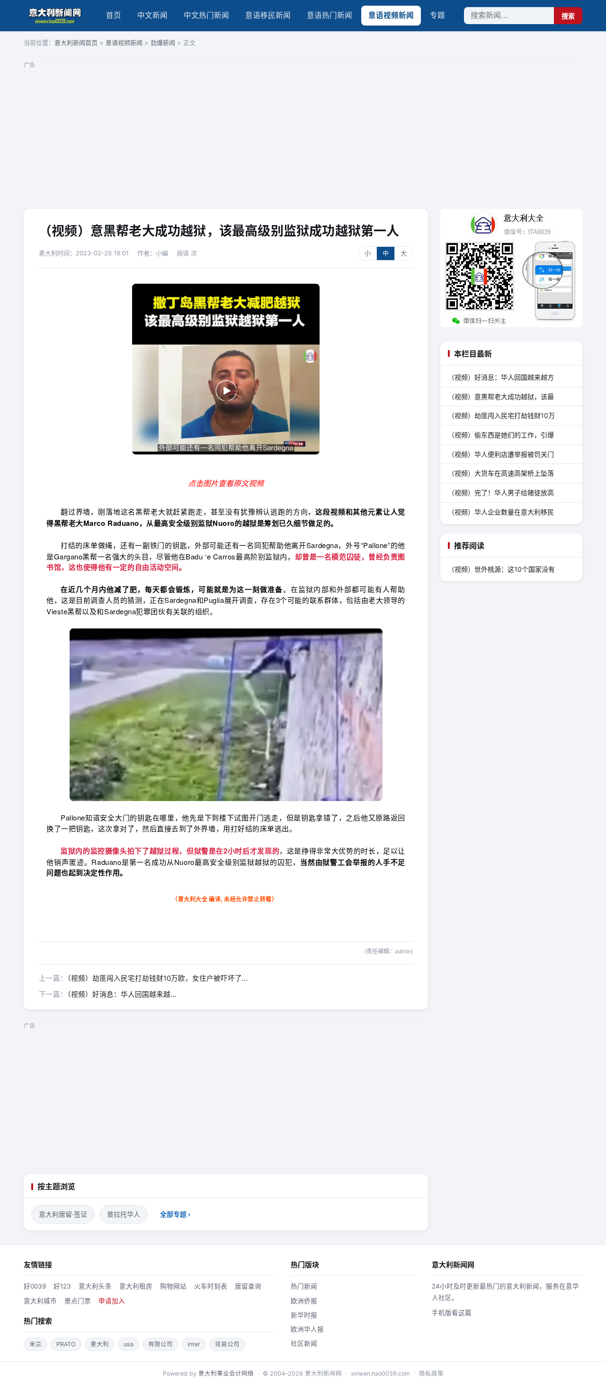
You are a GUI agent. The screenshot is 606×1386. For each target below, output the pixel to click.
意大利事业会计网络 (226, 1373)
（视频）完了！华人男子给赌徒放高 (501, 492)
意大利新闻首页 (76, 42)
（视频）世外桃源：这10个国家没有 (501, 569)
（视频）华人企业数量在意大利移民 (501, 512)
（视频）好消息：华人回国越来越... (121, 994)
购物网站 (173, 1286)
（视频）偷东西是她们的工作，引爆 (501, 435)
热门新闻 (304, 1286)
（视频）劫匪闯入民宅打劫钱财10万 (501, 415)
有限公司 (160, 1344)
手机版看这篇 (452, 1312)
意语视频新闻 (391, 15)
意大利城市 (40, 1301)
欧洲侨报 (304, 1301)
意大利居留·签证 (63, 1214)
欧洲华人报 (307, 1329)
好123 (62, 1286)
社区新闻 (304, 1343)
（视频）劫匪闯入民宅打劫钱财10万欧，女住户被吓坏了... (157, 978)
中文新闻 (152, 15)
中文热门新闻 (206, 15)
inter (193, 1344)
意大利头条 (95, 1286)
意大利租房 (135, 1286)
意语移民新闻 (268, 15)
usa (129, 1344)
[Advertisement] (303, 138)
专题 (437, 15)
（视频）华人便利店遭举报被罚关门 (501, 454)
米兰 (35, 1344)
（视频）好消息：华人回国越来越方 (501, 377)
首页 (113, 15)
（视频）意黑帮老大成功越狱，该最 (501, 396)
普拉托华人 (123, 1214)
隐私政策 (431, 1373)
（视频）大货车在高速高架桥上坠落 (501, 473)
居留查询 (248, 1286)
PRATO (66, 1344)
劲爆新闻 (163, 42)
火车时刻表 (210, 1286)
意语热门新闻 (329, 15)
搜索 (568, 16)
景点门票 (77, 1301)
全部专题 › (175, 1214)
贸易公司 (227, 1344)
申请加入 (111, 1301)
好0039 (35, 1286)
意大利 (99, 1344)
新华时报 (304, 1315)
